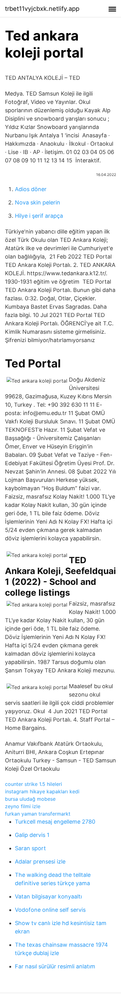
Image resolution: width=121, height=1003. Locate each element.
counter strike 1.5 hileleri (33, 784)
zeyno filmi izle (22, 806)
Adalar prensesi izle (40, 861)
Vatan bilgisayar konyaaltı (48, 896)
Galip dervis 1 (32, 835)
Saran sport (30, 848)
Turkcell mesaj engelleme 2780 (55, 821)
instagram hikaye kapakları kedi (42, 791)
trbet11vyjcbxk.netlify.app (42, 9)
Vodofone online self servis (50, 910)
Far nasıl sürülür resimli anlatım (55, 966)
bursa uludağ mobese (30, 799)
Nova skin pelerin (37, 202)
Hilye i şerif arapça (39, 215)
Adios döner (31, 189)
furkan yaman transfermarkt (37, 814)
